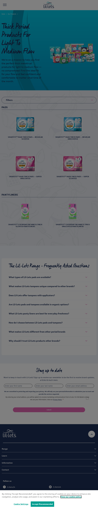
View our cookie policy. (71, 497)
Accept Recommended (42, 504)
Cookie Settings (21, 504)
